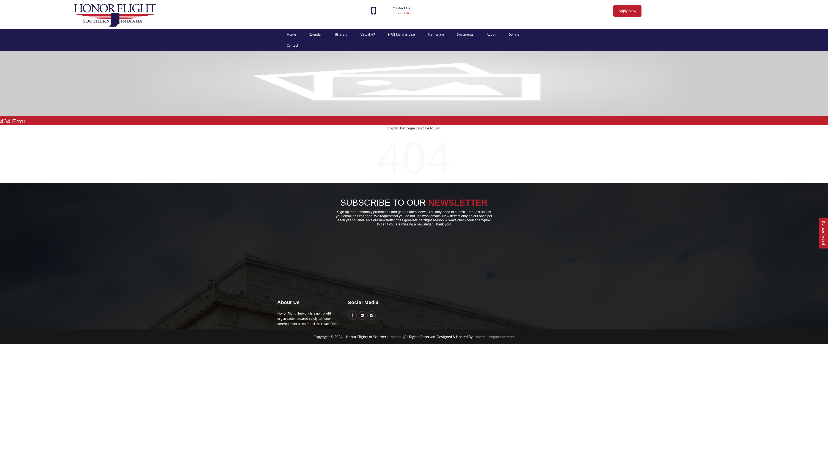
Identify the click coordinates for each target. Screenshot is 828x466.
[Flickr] (362, 315)
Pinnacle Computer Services (494, 337)
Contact (292, 45)
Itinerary (341, 34)
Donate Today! (824, 233)
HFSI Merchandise (401, 34)
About (491, 34)
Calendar (315, 34)
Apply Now (627, 10)
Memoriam (436, 34)
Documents (465, 34)
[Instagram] (371, 315)
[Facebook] (352, 315)
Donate (513, 34)
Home (291, 34)
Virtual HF (368, 34)
